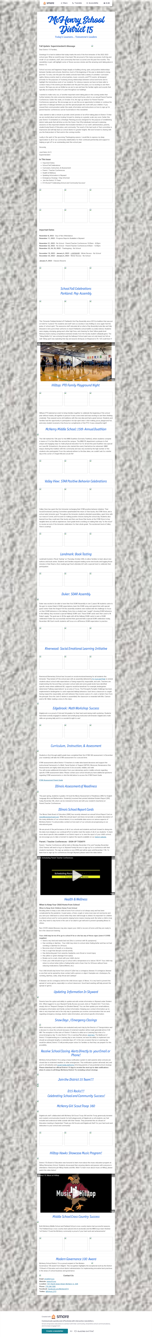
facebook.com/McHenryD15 (58, 1289)
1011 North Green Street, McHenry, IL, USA (62, 1284)
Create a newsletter (54, 1331)
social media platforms (65, 1065)
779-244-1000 (50, 1286)
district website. (100, 837)
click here (91, 1035)
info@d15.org (49, 1279)
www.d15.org (51, 1281)
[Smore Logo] (48, 3)
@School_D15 (51, 1291)
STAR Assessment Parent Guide (51, 780)
